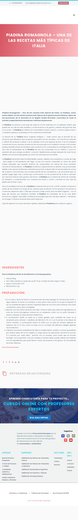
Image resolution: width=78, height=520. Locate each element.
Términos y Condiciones (18, 493)
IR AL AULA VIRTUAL (39, 417)
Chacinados (58, 458)
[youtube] (71, 440)
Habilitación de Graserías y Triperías (34, 473)
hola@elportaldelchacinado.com (39, 3)
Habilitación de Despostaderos (32, 476)
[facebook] (63, 435)
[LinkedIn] (15, 362)
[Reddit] (19, 362)
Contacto (70, 464)
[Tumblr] (12, 362)
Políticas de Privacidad (40, 493)
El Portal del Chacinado (41, 501)
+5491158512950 (16, 3)
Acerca (69, 460)
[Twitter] (6, 362)
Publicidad (70, 467)
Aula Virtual (63, 3)
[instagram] (73, 435)
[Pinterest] (9, 362)
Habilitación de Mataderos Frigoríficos (35, 469)
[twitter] (68, 435)
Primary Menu (74, 15)
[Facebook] (3, 362)
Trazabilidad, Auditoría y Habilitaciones (7, 472)
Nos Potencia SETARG (61, 493)
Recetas (57, 465)
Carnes (56, 461)
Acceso (69, 470)
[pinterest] (65, 440)
